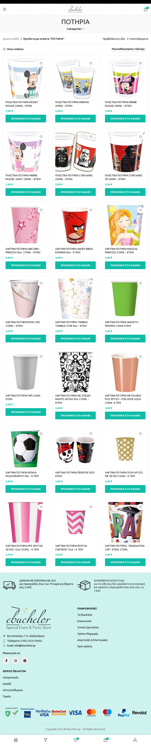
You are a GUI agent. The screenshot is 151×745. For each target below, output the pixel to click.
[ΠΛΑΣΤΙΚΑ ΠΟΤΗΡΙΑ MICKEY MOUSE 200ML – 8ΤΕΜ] (26, 78)
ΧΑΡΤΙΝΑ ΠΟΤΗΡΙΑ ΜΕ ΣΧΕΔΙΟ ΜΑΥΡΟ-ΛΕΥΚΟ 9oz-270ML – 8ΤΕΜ (73, 399)
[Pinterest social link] (25, 660)
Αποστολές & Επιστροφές (92, 640)
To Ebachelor (84, 614)
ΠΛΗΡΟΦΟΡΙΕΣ (87, 608)
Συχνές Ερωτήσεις (88, 627)
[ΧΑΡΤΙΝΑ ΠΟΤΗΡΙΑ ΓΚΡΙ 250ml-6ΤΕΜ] (26, 372)
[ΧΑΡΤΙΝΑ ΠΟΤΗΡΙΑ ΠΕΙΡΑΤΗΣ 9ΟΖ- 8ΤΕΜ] (75, 449)
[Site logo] (75, 9)
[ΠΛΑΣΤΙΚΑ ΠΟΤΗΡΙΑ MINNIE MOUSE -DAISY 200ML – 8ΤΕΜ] (26, 152)
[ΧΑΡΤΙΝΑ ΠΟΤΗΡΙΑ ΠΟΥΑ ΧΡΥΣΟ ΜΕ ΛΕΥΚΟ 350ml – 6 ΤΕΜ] (125, 449)
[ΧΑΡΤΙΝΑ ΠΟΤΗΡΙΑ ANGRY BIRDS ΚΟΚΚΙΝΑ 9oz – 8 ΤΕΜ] (75, 225)
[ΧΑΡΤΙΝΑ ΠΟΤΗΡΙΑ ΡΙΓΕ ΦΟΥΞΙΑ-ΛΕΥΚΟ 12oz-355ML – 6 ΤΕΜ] (26, 522)
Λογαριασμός (11, 677)
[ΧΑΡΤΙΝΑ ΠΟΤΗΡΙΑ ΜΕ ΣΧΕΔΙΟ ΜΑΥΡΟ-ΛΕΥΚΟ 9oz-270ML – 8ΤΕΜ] (75, 372)
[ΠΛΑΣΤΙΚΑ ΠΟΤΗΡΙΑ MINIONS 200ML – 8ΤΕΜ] (75, 78)
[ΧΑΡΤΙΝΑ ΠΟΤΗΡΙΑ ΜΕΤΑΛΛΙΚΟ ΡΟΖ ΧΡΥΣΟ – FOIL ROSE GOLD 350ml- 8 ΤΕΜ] (125, 372)
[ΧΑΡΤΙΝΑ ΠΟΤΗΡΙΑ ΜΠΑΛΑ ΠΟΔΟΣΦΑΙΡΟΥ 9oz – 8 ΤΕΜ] (26, 449)
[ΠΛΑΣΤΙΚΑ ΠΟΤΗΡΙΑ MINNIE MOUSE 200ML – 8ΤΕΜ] (125, 78)
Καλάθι (7, 683)
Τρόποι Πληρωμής (87, 633)
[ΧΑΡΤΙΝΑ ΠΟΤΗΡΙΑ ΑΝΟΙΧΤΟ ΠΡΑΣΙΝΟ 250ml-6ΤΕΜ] (125, 298)
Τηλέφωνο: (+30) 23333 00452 (24, 640)
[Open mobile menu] (4, 9)
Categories (74, 28)
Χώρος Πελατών (14, 671)
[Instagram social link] (15, 660)
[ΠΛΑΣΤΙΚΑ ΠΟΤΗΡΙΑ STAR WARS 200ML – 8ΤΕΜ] (75, 152)
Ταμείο (7, 696)
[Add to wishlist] (41, 63)
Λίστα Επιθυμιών (13, 690)
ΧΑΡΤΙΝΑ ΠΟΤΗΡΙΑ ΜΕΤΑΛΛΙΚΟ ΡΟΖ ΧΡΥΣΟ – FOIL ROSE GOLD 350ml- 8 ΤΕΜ (123, 399)
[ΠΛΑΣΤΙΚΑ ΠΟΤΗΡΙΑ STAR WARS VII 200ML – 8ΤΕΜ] (125, 152)
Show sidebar (15, 49)
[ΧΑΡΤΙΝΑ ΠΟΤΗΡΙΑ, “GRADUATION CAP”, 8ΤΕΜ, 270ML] (125, 522)
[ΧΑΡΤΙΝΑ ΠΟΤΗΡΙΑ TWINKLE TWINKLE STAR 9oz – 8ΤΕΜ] (75, 298)
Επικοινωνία (84, 621)
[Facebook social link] (6, 660)
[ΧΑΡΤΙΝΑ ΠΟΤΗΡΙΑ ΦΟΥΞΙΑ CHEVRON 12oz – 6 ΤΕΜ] (75, 522)
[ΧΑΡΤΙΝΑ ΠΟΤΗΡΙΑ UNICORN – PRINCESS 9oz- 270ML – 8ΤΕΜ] (26, 225)
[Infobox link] (38, 585)
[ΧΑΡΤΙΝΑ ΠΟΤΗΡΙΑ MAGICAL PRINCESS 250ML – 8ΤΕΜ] (125, 225)
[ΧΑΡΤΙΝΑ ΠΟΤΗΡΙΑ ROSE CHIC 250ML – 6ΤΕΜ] (26, 298)
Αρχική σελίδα (11, 38)
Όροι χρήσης (84, 646)
